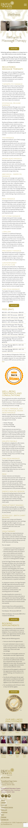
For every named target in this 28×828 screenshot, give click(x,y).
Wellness (4, 810)
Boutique (4, 812)
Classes (3, 802)
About (3, 800)
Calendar (4, 805)
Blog (2, 814)
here (3, 361)
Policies (3, 817)
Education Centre (7, 807)
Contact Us (4, 819)
